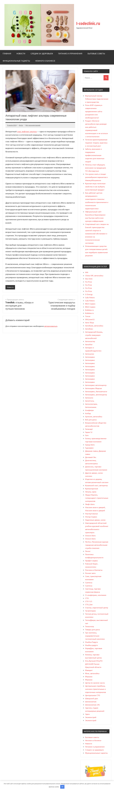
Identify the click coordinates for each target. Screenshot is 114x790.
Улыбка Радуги (91, 642)
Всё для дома (91, 419)
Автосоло (89, 398)
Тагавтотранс (90, 611)
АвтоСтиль (89, 401)
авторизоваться (50, 326)
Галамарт (89, 429)
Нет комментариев (32, 125)
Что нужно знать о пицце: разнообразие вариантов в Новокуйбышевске (96, 177)
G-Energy (89, 294)
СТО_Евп (89, 604)
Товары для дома (92, 629)
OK (62, 787)
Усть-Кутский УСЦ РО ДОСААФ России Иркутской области (93, 664)
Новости (20, 53)
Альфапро (89, 410)
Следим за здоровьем (42, 53)
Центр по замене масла (95, 683)
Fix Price (88, 282)
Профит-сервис (91, 560)
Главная (7, 53)
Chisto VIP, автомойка (94, 275)
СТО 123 (88, 601)
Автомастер (90, 341)
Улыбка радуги (91, 645)
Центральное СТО (92, 695)
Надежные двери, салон (95, 520)
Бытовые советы (96, 53)
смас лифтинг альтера (27, 131)
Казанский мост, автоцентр (96, 485)
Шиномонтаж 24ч (92, 705)
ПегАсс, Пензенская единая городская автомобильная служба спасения (96, 545)
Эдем (87, 714)
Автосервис (90, 357)
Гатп (87, 435)
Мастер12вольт (91, 513)
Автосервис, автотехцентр (96, 394)
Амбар (88, 413)
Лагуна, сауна (90, 491)
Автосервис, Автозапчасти (96, 391)
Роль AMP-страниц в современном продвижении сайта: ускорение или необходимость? (93, 111)
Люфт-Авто (90, 504)
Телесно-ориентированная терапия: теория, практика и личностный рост (96, 142)
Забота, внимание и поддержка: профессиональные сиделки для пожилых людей (94, 155)
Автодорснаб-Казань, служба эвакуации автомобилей (94, 335)
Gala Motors (90, 297)
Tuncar (87, 316)
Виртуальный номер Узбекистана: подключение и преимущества (96, 99)
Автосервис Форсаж (93, 388)
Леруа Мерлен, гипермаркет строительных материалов (96, 498)
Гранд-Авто (90, 445)
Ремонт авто (90, 573)
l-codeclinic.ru (88, 23)
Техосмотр (89, 626)
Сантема (88, 582)
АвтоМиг (89, 344)
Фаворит (89, 670)
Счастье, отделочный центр (96, 607)
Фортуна (88, 676)
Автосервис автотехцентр (95, 385)
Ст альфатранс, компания (95, 595)
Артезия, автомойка (93, 416)
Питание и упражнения (70, 53)
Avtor (21, 125)
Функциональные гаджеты (16, 61)
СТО (87, 598)
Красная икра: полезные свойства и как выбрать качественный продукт (95, 186)
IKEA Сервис (90, 304)
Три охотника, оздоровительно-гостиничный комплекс (95, 635)
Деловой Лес (90, 457)
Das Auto (88, 278)
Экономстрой (90, 717)
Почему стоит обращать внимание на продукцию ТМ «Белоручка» (95, 167)
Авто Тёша (89, 322)
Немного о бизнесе (45, 61)
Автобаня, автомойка (94, 325)
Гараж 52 (88, 432)
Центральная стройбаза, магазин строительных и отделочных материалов (95, 689)
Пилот (87, 551)
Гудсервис (89, 448)
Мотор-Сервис (91, 517)
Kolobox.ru (89, 310)
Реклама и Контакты (93, 570)
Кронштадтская (91, 488)
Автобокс (89, 329)
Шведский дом (91, 698)
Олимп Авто (90, 535)
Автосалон (89, 354)
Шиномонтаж (90, 701)
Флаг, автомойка (92, 673)
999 (86, 272)
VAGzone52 (90, 319)
